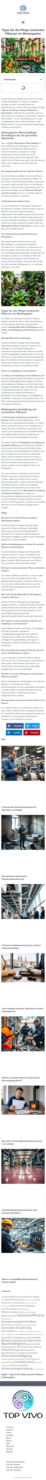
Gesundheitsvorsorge (23, 1331)
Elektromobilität (9, 1316)
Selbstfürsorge (10, 1349)
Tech (8, 1444)
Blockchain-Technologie (13, 1303)
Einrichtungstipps (29, 1312)
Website (9, 1452)
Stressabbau (31, 1353)
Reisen (9, 1441)
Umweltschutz (24, 1362)
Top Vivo (9, 1427)
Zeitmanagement (38, 1369)
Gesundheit (8, 1331)
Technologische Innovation (12, 1359)
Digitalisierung (23, 1309)
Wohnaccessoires (19, 1365)
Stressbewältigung (16, 1356)
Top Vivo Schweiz (13, 1470)
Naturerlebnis (33, 1344)
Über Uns (10, 1446)
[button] (23, 22)
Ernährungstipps (29, 1325)
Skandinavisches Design (13, 1353)
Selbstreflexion (27, 1350)
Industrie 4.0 (11, 1334)
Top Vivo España (13, 1465)
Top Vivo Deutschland (15, 1462)
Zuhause (9, 1430)
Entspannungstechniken (19, 1321)
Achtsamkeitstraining (12, 1299)
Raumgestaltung (32, 1347)
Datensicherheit (18, 1306)
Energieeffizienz (31, 1315)
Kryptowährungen (38, 1334)
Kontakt (9, 1449)
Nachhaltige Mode (29, 1340)
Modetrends (9, 1340)
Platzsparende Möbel (12, 1347)
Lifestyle (9, 1435)
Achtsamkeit (7, 1296)
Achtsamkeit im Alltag (27, 1296)
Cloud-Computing (31, 1303)
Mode (8, 1438)
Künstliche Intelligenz (13, 1337)
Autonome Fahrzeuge (32, 1300)
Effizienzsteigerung (12, 1312)
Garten (4, 1374)
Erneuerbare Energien (11, 1325)
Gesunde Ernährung (16, 1327)
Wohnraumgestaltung (17, 1368)
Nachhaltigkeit (13, 1344)
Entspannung (6, 1319)
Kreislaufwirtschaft (24, 1334)
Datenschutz (5, 1306)
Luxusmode (33, 1337)
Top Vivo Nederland (14, 1467)
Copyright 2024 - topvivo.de (23, 1477)
